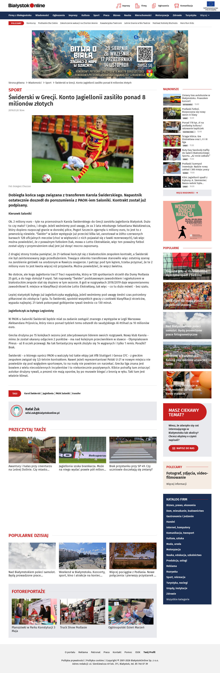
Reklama (171, 566)
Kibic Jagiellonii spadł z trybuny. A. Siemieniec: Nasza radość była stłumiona (194, 180)
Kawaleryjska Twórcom (111, 23)
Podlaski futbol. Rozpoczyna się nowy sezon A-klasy (193, 112)
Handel (170, 521)
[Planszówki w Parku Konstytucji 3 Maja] (34, 612)
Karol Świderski (32, 393)
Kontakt (117, 652)
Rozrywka (172, 571)
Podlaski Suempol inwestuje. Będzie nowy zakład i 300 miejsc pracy (195, 166)
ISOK (137, 652)
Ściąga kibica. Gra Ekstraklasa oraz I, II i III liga (194, 139)
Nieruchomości (143, 15)
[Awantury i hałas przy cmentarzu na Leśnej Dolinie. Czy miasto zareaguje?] (32, 450)
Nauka (127, 15)
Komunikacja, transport (180, 532)
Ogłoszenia (163, 6)
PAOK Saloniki (63, 393)
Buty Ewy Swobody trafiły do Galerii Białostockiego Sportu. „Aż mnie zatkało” (196, 153)
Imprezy (126, 6)
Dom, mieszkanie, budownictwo (185, 510)
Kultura (85, 15)
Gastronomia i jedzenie (180, 516)
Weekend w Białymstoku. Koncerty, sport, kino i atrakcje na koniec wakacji (82, 573)
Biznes (116, 15)
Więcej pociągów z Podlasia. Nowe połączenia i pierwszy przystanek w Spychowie (132, 573)
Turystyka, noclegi (177, 582)
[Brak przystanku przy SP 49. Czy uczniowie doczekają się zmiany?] (133, 450)
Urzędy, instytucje (176, 588)
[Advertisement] (82, 502)
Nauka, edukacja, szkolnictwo (183, 555)
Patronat (95, 652)
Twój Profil (149, 652)
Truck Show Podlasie (73, 627)
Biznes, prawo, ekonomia (181, 505)
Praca (106, 15)
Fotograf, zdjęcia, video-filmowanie (187, 475)
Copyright (111, 660)
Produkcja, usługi (176, 560)
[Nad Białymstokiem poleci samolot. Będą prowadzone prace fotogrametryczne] (32, 556)
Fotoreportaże (28, 591)
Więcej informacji (176, 483)
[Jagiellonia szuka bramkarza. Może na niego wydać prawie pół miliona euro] (82, 450)
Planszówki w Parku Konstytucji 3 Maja (33, 629)
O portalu (70, 652)
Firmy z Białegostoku (20, 15)
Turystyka (191, 15)
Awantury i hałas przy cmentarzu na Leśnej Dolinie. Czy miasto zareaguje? (30, 468)
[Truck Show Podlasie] (82, 612)
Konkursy (31, 23)
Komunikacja (186, 6)
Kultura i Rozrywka (189, 132)
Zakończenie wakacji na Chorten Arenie (79, 23)
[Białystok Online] (27, 5)
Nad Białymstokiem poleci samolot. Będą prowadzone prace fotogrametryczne (32, 573)
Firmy (144, 6)
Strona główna (16, 82)
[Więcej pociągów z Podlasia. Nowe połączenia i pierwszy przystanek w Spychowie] (133, 556)
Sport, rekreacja (175, 577)
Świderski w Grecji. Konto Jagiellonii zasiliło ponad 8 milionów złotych (93, 82)
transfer (76, 393)
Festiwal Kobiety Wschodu (165, 23)
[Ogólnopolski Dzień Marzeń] (130, 612)
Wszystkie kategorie (177, 599)
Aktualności (187, 104)
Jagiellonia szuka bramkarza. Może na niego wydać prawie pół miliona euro (82, 468)
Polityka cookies (95, 660)
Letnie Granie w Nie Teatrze (137, 23)
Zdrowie (177, 15)
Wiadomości (42, 15)
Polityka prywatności (72, 660)
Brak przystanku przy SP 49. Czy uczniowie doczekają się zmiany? (131, 468)
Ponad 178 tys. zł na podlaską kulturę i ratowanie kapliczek (193, 125)
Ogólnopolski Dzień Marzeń (126, 627)
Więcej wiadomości (185, 193)
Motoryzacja (162, 15)
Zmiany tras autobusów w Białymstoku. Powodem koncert (196, 98)
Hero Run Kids (187, 23)
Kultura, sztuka (175, 538)
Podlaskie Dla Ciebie (48, 23)
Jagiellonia (48, 393)
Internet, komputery (178, 527)
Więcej (203, 15)
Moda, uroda (173, 544)
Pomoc (128, 652)
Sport (96, 15)
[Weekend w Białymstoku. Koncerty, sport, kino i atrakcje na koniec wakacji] (82, 556)
